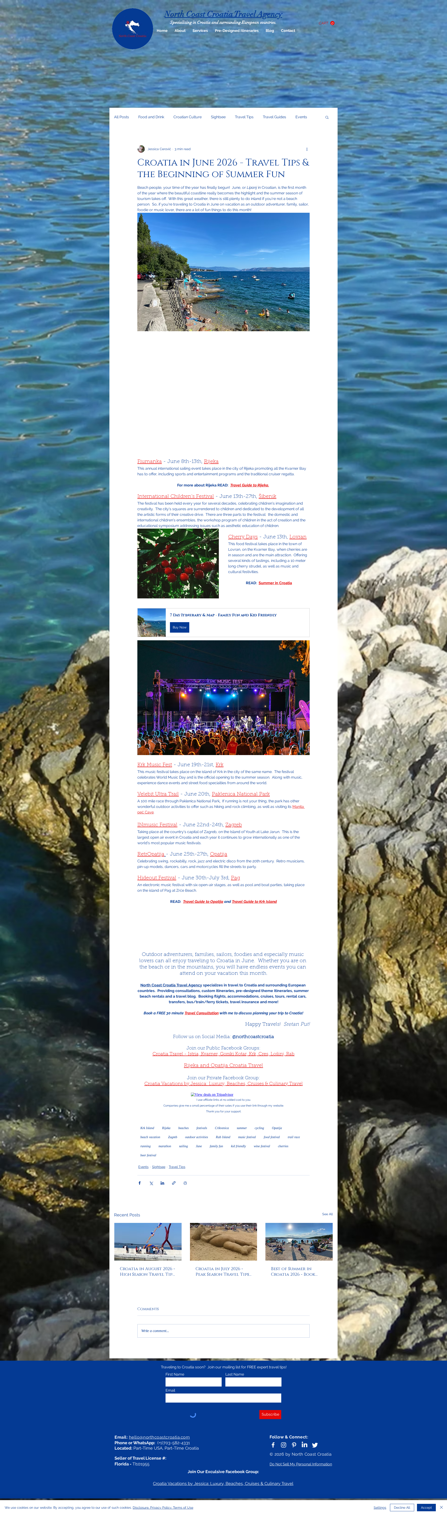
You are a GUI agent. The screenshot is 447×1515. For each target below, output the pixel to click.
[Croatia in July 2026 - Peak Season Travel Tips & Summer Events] (223, 1242)
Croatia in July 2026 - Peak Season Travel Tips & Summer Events (222, 1271)
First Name (175, 1374)
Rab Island (223, 1137)
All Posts (121, 117)
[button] (327, 23)
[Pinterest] (294, 1444)
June (199, 1146)
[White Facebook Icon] (273, 1444)
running (145, 1146)
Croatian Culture (187, 117)
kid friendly (238, 1146)
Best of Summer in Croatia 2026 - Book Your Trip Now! (293, 1271)
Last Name (234, 1374)
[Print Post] (185, 1183)
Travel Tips (244, 117)
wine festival (262, 1146)
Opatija (277, 1128)
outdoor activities (196, 1137)
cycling (259, 1128)
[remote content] (223, 394)
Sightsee (218, 117)
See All (327, 1214)
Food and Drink (151, 117)
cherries (283, 1146)
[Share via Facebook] (139, 1183)
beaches (183, 1128)
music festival (247, 1137)
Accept (426, 1507)
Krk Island (147, 1128)
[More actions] (307, 149)
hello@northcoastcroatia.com (159, 1437)
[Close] (441, 1507)
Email (170, 1390)
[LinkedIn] (304, 1444)
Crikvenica (222, 1128)
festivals (201, 1128)
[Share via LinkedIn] (162, 1183)
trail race (294, 1137)
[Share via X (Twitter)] (151, 1183)
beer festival (148, 1155)
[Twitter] (315, 1444)
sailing (183, 1146)
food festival (272, 1137)
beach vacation (150, 1137)
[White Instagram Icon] (283, 1444)
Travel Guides (274, 117)
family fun (216, 1146)
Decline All (402, 1507)
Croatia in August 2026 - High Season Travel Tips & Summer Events (147, 1271)
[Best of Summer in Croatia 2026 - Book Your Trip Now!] (299, 1242)
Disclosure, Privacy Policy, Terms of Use (163, 1507)
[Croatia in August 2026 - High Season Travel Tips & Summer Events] (148, 1242)
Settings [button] (380, 1507)
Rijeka (166, 1128)
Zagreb (172, 1137)
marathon (165, 1146)
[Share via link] (174, 1183)
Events (301, 117)
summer (242, 1128)
